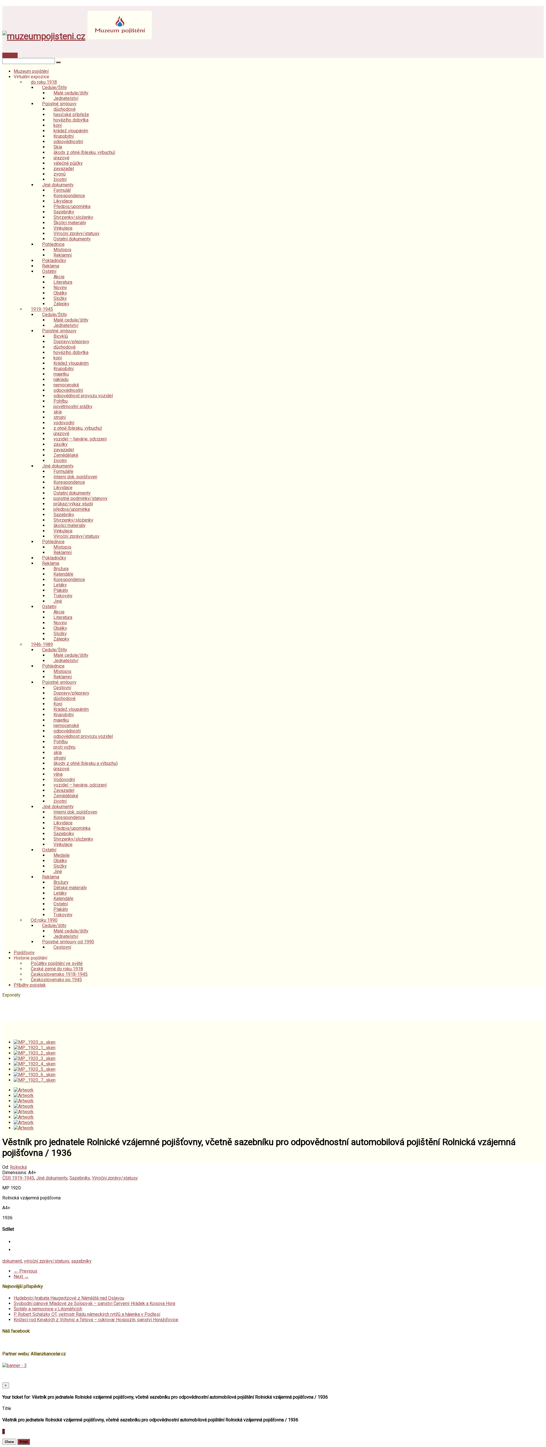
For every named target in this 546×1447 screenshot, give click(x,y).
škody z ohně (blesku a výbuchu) (85, 763)
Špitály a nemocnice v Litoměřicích (48, 1309)
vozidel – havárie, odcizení (80, 439)
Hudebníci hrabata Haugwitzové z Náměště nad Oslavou (69, 1298)
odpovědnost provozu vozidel (83, 395)
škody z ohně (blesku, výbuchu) (84, 152)
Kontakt (10, 55)
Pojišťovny (24, 952)
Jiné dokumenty (51, 1178)
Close (9, 1442)
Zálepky (61, 303)
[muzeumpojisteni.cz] (43, 36)
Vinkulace (63, 844)
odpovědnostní (68, 141)
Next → (21, 1276)
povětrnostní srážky (72, 406)
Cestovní (62, 947)
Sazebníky (79, 1178)
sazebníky (81, 1261)
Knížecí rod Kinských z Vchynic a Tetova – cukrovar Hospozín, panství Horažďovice (96, 1319)
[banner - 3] (14, 1365)
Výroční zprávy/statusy (76, 536)
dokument (12, 1261)
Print (24, 1442)
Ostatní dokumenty (72, 239)
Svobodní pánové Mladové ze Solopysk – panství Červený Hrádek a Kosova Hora (94, 1303)
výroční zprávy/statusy (46, 1261)
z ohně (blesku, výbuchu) (77, 428)
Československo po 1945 (56, 979)
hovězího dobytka (70, 120)
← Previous (25, 1271)
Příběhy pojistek (30, 985)
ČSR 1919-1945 (18, 1178)
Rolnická (18, 1167)
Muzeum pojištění (31, 71)
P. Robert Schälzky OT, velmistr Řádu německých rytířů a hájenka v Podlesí (87, 1314)
